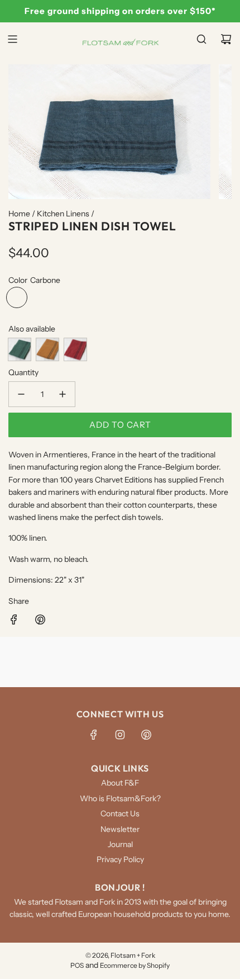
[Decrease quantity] (21, 394)
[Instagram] (120, 734)
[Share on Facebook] (14, 621)
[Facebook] (93, 734)
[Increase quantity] (62, 394)
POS (77, 965)
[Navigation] (12, 39)
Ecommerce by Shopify (135, 965)
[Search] (201, 39)
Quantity (23, 372)
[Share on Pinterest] (40, 621)
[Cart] (226, 39)
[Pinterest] (146, 734)
